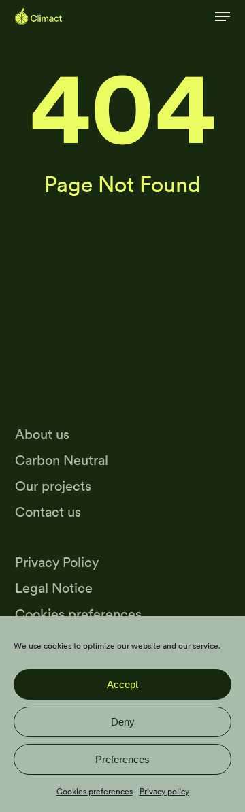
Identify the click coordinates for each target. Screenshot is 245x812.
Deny (123, 722)
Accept (122, 684)
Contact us (48, 511)
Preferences (122, 759)
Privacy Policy (57, 561)
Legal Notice (54, 587)
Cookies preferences (94, 791)
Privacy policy (164, 791)
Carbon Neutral (61, 459)
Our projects (53, 485)
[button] (222, 16)
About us (42, 433)
